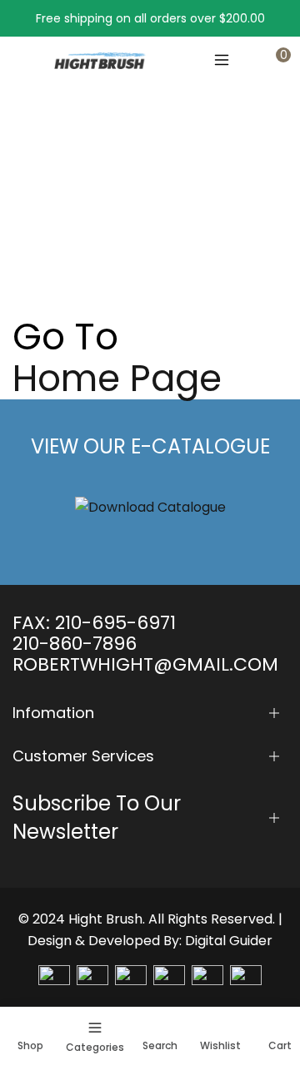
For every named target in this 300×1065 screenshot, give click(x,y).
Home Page (117, 378)
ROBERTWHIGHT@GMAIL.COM (145, 664)
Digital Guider (228, 940)
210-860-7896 (74, 643)
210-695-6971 (115, 623)
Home (30, 219)
